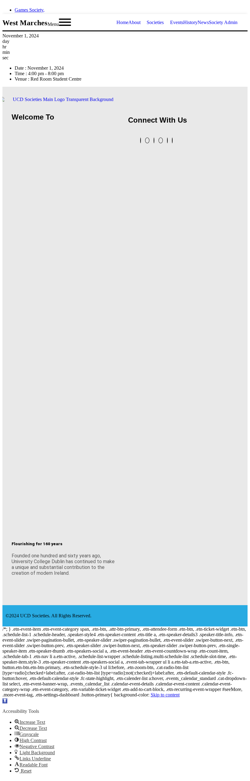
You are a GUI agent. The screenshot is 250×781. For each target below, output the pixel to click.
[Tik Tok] (172, 140)
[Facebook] (167, 140)
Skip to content (165, 694)
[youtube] (246, 8)
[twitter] (213, 8)
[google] (235, 8)
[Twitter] (140, 140)
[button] (4, 700)
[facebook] (224, 8)
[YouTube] (147, 140)
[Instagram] (161, 140)
